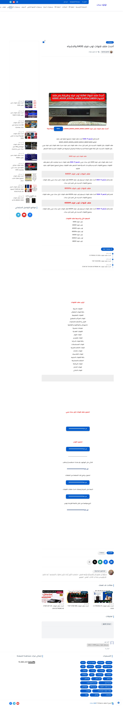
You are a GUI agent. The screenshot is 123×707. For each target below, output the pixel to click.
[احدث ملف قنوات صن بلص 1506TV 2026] (31, 114)
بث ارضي (90, 666)
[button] (105, 562)
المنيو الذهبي (107, 666)
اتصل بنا (84, 2)
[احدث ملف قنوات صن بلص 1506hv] (31, 157)
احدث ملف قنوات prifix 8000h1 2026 (18, 199)
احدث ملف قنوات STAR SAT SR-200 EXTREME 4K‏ (96, 267)
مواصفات (108, 695)
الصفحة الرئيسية (81, 7)
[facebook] (17, 2)
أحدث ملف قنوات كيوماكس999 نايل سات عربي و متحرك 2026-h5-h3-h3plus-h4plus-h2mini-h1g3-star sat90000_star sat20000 (17, 147)
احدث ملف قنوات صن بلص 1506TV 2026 (17, 114)
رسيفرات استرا (48, 7)
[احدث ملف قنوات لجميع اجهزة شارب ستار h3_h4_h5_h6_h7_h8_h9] (31, 177)
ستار (92, 674)
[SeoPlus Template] (113, 703)
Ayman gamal (105, 52)
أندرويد (23, 7)
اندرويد (98, 666)
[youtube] (14, 2)
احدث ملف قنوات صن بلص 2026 (17, 104)
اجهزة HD (57, 7)
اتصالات (64, 7)
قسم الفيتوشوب (91, 683)
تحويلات (101, 670)
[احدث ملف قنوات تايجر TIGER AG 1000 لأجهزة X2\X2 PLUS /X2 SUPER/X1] (31, 188)
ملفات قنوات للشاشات (104, 691)
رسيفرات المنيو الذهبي (34, 7)
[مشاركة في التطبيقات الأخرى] (89, 562)
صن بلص (98, 678)
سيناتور (109, 678)
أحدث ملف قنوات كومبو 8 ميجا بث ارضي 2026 (17, 136)
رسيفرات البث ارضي (13, 7)
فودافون (86, 678)
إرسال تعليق (106, 624)
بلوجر (4, 7)
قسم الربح (108, 683)
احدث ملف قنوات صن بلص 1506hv (17, 157)
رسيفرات (109, 42)
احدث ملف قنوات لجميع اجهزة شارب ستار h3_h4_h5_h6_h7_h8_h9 (17, 178)
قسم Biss (93, 687)
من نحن (66, 2)
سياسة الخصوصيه (75, 2)
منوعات (88, 691)
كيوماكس (84, 687)
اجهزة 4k (100, 662)
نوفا (86, 695)
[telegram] (10, 2)
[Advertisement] (61, 27)
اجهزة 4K (71, 7)
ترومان (85, 670)
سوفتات (84, 674)
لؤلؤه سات (102, 5)
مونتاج (97, 695)
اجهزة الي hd (91, 662)
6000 (58, 129)
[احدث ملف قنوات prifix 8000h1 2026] (31, 199)
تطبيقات (108, 674)
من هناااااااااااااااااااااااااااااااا (78, 429)
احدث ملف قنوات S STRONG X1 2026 (100, 255)
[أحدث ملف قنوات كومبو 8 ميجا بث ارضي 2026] (31, 135)
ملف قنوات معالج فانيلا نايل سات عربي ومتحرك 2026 (17, 168)
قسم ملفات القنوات (105, 687)
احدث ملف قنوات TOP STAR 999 (101, 261)
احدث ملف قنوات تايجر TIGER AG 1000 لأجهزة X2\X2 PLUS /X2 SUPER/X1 (17, 189)
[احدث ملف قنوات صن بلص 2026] (31, 104)
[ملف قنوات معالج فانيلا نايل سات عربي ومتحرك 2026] (31, 166)
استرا (83, 662)
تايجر (109, 670)
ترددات (93, 670)
